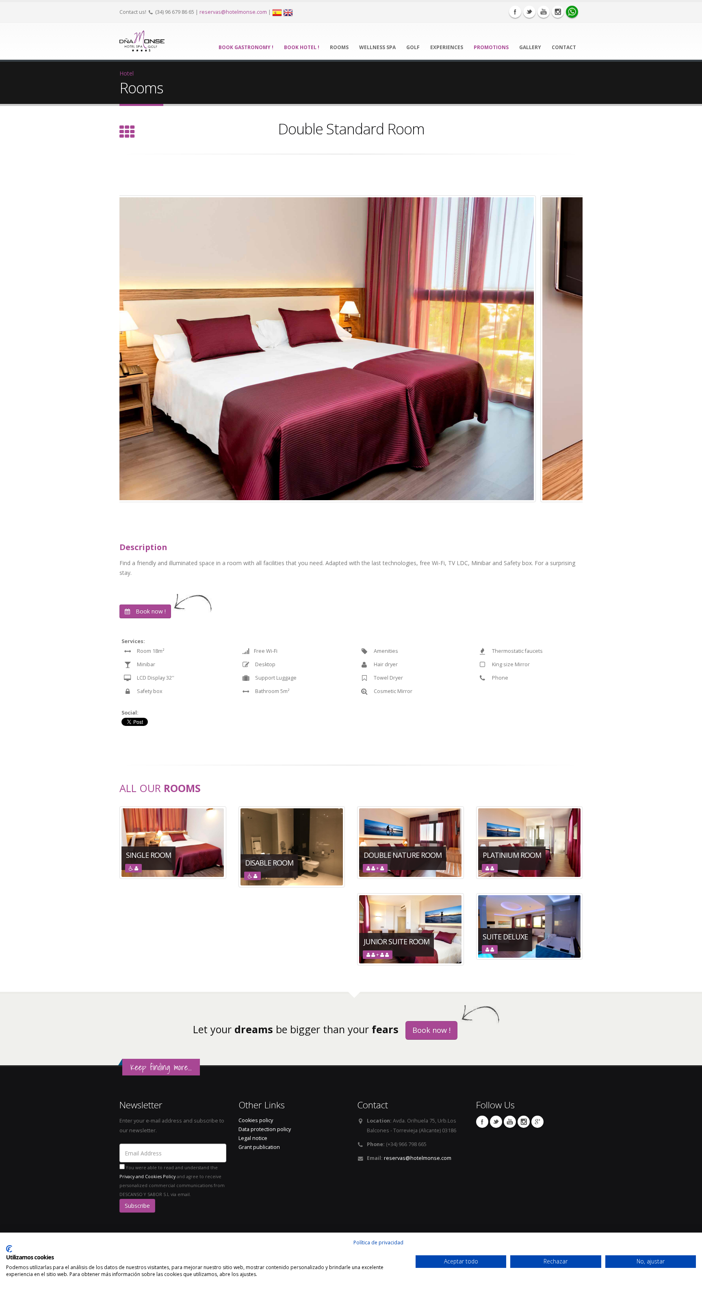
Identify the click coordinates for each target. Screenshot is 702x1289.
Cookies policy (255, 1120)
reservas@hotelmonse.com (233, 12)
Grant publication (259, 1147)
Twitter (529, 12)
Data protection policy (264, 1129)
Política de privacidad (378, 1242)
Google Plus (537, 1122)
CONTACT (564, 47)
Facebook (515, 12)
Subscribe (137, 1205)
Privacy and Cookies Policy (147, 1176)
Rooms (339, 47)
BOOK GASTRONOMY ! (246, 47)
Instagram (558, 12)
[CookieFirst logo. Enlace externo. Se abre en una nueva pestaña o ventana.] (9, 1248)
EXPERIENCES (446, 47)
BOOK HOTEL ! (301, 47)
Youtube (543, 12)
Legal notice (252, 1138)
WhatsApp (572, 12)
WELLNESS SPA (377, 47)
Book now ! (150, 611)
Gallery (530, 47)
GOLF (413, 47)
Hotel (126, 73)
